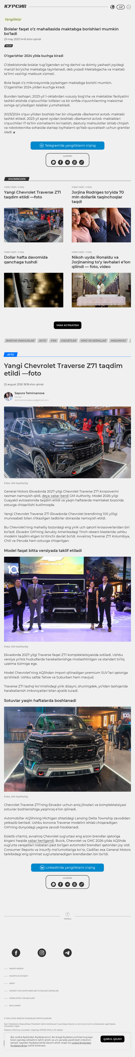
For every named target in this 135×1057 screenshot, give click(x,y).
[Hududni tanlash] (112, 7)
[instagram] (42, 953)
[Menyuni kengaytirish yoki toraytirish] (128, 7)
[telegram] (67, 953)
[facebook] (16, 953)
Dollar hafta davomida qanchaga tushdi (26, 259)
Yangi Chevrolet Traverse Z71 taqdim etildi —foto (32, 194)
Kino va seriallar (93, 340)
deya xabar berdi (55, 496)
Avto (42, 340)
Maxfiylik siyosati (18, 976)
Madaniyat (118, 340)
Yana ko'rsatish (67, 325)
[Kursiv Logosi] (15, 6)
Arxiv (12, 983)
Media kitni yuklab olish (22, 998)
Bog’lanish (15, 1006)
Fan (54, 340)
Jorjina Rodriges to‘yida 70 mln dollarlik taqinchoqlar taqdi (98, 197)
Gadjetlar (68, 340)
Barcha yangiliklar (20, 340)
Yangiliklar (13, 19)
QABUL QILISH (112, 1039)
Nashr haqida (16, 969)
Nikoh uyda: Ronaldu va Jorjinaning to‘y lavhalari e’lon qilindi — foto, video (101, 262)
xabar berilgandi (41, 841)
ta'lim (9, 46)
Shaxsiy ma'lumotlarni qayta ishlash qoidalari (34, 991)
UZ (120, 7)
